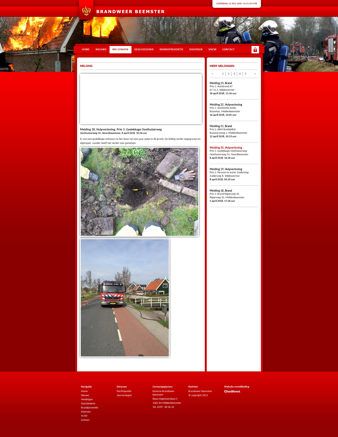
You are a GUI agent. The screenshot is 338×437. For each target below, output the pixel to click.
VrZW (84, 416)
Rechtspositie (124, 391)
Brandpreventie (171, 49)
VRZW (213, 49)
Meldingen (120, 49)
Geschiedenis (144, 49)
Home (86, 49)
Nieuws (101, 49)
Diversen (196, 49)
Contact (228, 49)
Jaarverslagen (124, 395)
